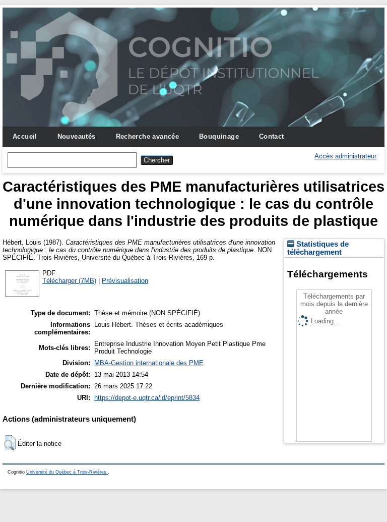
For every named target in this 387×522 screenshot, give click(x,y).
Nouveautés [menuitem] (76, 136)
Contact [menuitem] (271, 136)
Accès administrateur (345, 156)
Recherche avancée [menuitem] (147, 136)
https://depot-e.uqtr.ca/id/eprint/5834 (147, 397)
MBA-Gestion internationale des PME (149, 363)
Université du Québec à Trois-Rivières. (67, 472)
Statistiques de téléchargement (318, 248)
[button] (10, 442)
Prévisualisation (125, 280)
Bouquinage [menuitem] (219, 136)
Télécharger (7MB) (69, 280)
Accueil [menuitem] (25, 136)
